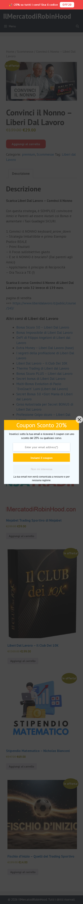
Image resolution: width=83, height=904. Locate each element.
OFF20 (67, 4)
